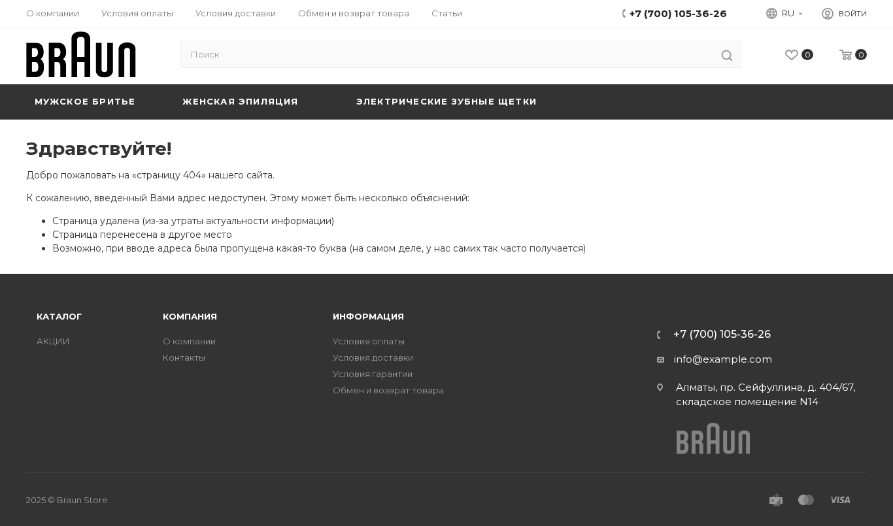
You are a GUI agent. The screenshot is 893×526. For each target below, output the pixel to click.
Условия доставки (235, 13)
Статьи (446, 13)
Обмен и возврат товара (353, 13)
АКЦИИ (53, 341)
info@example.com (723, 359)
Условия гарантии (373, 374)
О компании (52, 13)
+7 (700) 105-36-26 (678, 13)
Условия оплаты (137, 13)
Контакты (184, 357)
